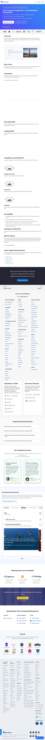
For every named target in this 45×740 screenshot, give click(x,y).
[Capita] (40, 507)
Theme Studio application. (9, 245)
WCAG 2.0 (13, 221)
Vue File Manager (27, 672)
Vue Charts (26, 665)
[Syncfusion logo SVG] (5, 2)
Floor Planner (12, 681)
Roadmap (37, 696)
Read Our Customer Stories (8, 501)
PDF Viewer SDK (6, 685)
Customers (37, 665)
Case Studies (19, 688)
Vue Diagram (26, 670)
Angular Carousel (9, 258)
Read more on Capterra (8, 582)
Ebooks (18, 685)
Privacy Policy (5, 734)
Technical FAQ (19, 690)
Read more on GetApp (35, 582)
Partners (37, 675)
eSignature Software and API (5, 703)
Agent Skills (25, 7)
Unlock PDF (12, 671)
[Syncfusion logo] (7, 732)
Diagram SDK (5, 678)
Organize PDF (12, 680)
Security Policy (25, 734)
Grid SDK (4, 668)
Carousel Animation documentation (11, 80)
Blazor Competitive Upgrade (29, 682)
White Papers (19, 686)
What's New (38, 695)
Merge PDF (12, 673)
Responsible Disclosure (6, 736)
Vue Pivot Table (26, 677)
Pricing (11, 667)
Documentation (38, 682)
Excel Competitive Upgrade (29, 705)
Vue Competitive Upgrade (28, 691)
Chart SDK (5, 670)
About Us (37, 664)
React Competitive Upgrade (29, 690)
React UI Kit (12, 701)
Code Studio (5, 693)
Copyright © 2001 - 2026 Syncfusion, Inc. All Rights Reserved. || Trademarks (15, 738)
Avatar (39, 288)
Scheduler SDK (5, 672)
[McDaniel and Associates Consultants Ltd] (14, 507)
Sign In (39, 2)
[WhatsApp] (39, 716)
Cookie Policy (11, 734)
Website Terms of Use (17, 734)
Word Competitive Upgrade (29, 703)
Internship (37, 674)
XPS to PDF (12, 678)
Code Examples (19, 691)
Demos (37, 680)
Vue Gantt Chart (27, 667)
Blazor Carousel (9, 257)
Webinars (18, 696)
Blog (36, 667)
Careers (37, 672)
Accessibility (19, 693)
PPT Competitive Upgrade (28, 706)
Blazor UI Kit (12, 702)
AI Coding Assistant (18, 7)
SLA (17, 677)
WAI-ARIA (13, 216)
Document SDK (6, 683)
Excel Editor (12, 685)
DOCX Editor (12, 683)
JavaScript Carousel (9, 262)
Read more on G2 (22, 582)
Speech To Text (7, 288)
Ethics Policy (13, 736)
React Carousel (8, 260)
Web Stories (19, 695)
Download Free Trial (22, 597)
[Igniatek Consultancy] (5, 507)
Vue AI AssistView (27, 675)
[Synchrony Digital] (31, 507)
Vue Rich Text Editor (27, 674)
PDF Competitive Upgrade (28, 701)
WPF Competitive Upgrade (28, 700)
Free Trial (12, 665)
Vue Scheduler (26, 669)
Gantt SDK (5, 673)
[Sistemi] (22, 507)
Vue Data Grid (26, 664)
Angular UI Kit (12, 704)
